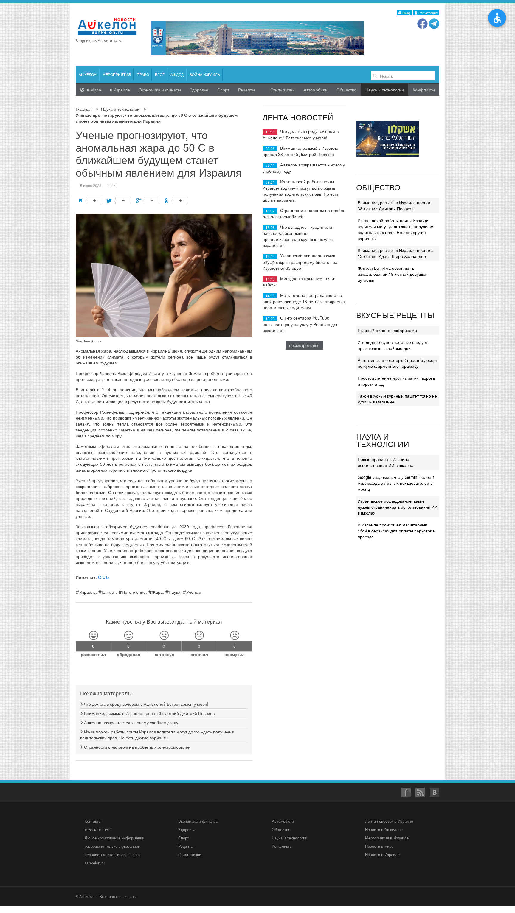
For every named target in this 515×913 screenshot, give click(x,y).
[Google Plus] (147, 200)
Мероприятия (117, 74)
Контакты (93, 821)
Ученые (193, 592)
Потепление (134, 592)
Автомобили (316, 90)
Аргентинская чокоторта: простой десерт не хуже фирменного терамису (398, 363)
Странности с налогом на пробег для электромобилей (136, 747)
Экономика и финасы (160, 90)
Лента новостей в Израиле (389, 821)
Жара (157, 592)
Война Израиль (205, 74)
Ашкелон (88, 74)
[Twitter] (119, 200)
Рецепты (246, 90)
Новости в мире (379, 846)
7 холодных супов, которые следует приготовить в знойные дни (393, 345)
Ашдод (177, 74)
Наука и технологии (120, 109)
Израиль (87, 592)
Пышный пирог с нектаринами (387, 330)
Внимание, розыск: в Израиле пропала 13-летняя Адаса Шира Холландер (396, 253)
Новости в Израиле (382, 854)
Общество (346, 90)
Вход (405, 12)
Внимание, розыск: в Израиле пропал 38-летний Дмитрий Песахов (149, 713)
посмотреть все (304, 345)
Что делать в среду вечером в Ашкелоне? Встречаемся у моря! (145, 704)
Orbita (104, 577)
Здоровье (199, 90)
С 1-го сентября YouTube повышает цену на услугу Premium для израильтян (301, 324)
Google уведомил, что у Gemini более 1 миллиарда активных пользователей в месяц (396, 483)
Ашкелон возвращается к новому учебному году (130, 722)
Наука (174, 592)
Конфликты (424, 90)
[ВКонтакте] (90, 200)
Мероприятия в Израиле (387, 838)
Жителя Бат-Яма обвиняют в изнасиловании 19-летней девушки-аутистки (393, 274)
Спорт (223, 90)
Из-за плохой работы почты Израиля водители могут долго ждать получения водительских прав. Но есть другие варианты (157, 735)
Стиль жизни (282, 90)
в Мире (93, 90)
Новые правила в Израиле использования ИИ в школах (385, 462)
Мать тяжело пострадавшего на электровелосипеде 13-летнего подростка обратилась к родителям (304, 301)
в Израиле (120, 90)
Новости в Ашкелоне (384, 829)
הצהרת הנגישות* (98, 829)
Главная (84, 109)
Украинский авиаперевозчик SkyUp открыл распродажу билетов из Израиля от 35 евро (300, 262)
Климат (109, 592)
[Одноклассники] (176, 200)
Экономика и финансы (198, 821)
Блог (160, 74)
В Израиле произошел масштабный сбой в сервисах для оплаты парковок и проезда (396, 531)
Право (143, 74)
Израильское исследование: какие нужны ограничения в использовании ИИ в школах (398, 507)
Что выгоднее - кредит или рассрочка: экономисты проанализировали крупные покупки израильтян (298, 236)
